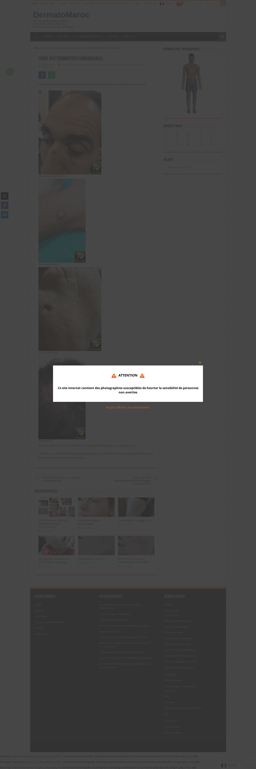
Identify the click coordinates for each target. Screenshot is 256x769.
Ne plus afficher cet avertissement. (128, 407)
